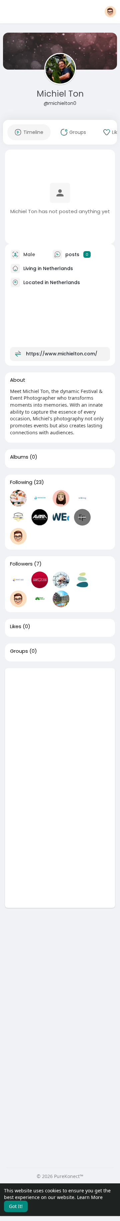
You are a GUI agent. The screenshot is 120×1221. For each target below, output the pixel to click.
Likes (15, 626)
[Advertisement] (60, 728)
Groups (19, 651)
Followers (21, 564)
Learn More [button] (90, 1197)
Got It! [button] (16, 1206)
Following (21, 482)
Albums (19, 457)
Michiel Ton (60, 94)
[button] (110, 11)
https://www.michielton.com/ (61, 353)
